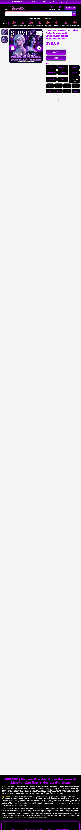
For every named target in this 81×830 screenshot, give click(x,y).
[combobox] (38, 14)
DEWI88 (4, 786)
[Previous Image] (12, 48)
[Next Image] (39, 48)
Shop (6, 9)
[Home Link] (18, 8)
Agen (3, 808)
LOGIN (56, 58)
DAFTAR (56, 52)
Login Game (6, 797)
